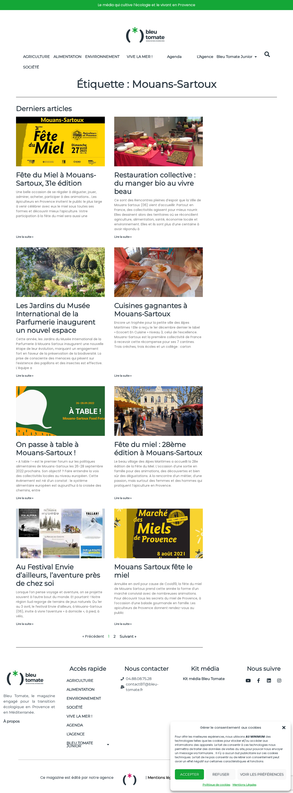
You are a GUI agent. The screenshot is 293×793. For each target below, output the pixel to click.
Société (31, 67)
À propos (11, 721)
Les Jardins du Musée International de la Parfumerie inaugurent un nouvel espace (55, 317)
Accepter (189, 774)
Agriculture (36, 56)
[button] (284, 727)
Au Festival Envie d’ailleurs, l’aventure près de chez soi (58, 575)
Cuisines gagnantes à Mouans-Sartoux (150, 309)
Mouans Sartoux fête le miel (153, 571)
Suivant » (128, 636)
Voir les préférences (262, 774)
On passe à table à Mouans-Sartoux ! (47, 448)
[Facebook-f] (258, 680)
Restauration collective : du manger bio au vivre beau (154, 183)
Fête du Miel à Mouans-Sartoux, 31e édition (56, 179)
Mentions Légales (244, 784)
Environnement (102, 56)
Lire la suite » (24, 236)
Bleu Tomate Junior (234, 56)
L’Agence (205, 56)
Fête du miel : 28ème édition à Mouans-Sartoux (158, 448)
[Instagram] (279, 680)
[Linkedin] (269, 680)
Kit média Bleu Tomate (202, 679)
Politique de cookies (216, 784)
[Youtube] (248, 680)
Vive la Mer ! (139, 56)
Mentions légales (163, 777)
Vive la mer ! (79, 716)
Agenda (174, 56)
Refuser (220, 774)
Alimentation (67, 56)
